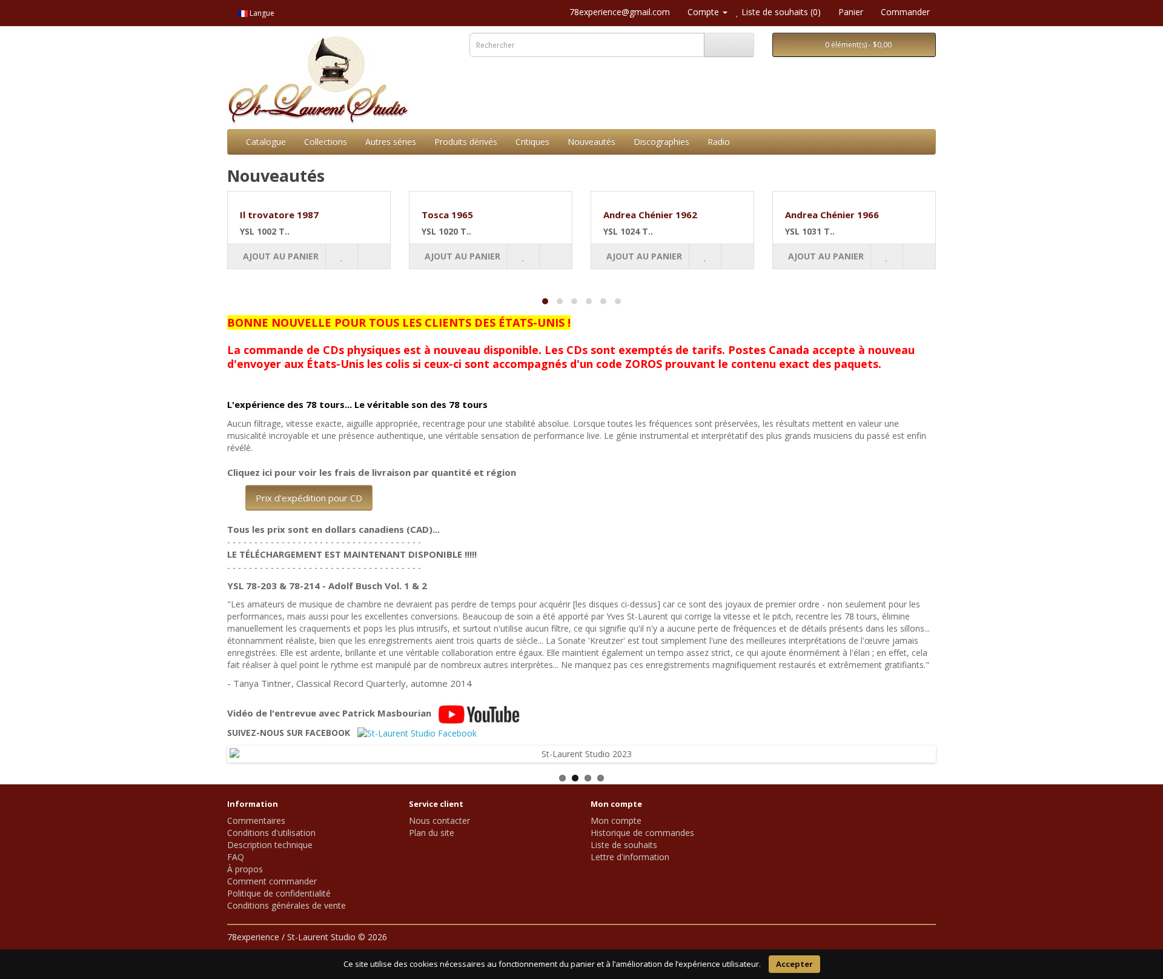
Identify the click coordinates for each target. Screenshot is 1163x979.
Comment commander (272, 881)
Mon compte (616, 820)
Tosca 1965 (447, 215)
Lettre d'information (630, 857)
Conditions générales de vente (286, 905)
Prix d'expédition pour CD (309, 498)
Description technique (270, 844)
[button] (545, 301)
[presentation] (227, 257)
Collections (325, 141)
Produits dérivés (465, 141)
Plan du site (431, 832)
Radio (718, 141)
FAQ (235, 857)
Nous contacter (439, 820)
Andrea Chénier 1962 (650, 215)
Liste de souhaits (624, 844)
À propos (245, 869)
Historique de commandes (642, 832)
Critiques (532, 141)
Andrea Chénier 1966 (832, 215)
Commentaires (256, 820)
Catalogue (266, 141)
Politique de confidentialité (279, 893)
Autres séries (390, 141)
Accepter (794, 963)
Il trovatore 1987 (279, 215)
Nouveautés (591, 141)
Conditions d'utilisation (271, 832)
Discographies (661, 141)
